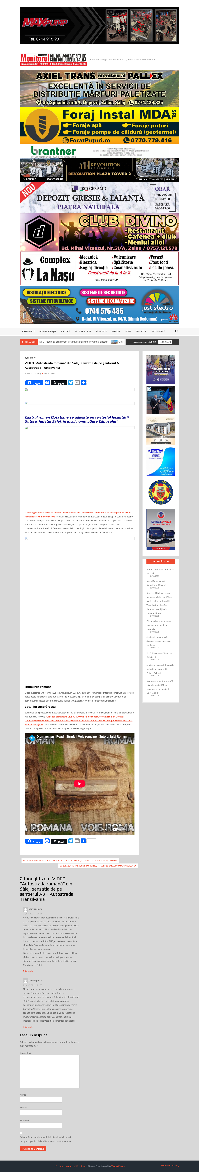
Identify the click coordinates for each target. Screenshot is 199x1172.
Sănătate (101, 331)
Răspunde (28, 971)
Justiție (115, 331)
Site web (24, 1120)
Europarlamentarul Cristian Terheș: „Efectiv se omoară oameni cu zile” (96, 866)
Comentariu (26, 1053)
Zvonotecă (158, 331)
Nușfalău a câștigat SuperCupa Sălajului (156, 583)
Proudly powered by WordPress (71, 1166)
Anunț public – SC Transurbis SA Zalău (160, 571)
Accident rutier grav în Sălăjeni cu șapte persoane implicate (159, 641)
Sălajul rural (83, 331)
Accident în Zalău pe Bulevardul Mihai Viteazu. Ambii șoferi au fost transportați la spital (72, 861)
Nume (23, 1094)
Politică (65, 331)
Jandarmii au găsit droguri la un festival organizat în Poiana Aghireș (160, 669)
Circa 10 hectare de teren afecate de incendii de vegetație (102, 341)
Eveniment (28, 331)
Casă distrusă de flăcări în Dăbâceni (159, 655)
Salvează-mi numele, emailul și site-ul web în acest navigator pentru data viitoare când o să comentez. (46, 1139)
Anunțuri (141, 331)
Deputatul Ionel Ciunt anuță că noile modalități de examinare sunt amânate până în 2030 (159, 687)
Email (23, 1107)
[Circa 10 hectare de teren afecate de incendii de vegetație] (67, 341)
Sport (127, 331)
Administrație (47, 331)
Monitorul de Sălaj (33, 373)
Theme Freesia (118, 1166)
